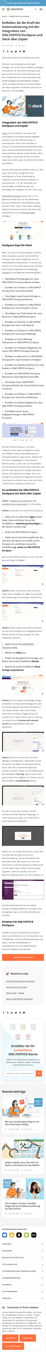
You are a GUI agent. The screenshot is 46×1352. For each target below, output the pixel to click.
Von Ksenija (28, 1129)
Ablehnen (10, 1338)
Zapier (5, 133)
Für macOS (19, 1235)
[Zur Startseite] (15, 9)
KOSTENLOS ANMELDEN (23, 957)
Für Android (26, 1235)
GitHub (21, 993)
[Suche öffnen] (35, 9)
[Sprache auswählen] (41, 9)
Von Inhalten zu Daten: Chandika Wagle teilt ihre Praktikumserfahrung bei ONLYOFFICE (22, 1206)
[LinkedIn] (11, 51)
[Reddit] (15, 51)
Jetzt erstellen (39, 1073)
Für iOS (33, 1235)
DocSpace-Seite (28, 212)
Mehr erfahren (8, 1331)
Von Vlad (21, 45)
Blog (4, 16)
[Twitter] (7, 51)
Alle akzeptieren (13, 1346)
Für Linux (11, 1235)
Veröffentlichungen (19, 16)
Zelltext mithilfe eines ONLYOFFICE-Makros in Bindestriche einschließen (22, 1164)
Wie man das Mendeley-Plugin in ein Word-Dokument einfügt (22, 1123)
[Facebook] (3, 51)
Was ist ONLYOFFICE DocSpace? (19, 999)
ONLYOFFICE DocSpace (11, 196)
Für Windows (4, 1235)
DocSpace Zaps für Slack (16, 987)
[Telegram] (19, 51)
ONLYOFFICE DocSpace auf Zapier (20, 981)
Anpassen (27, 1338)
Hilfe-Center (11, 993)
